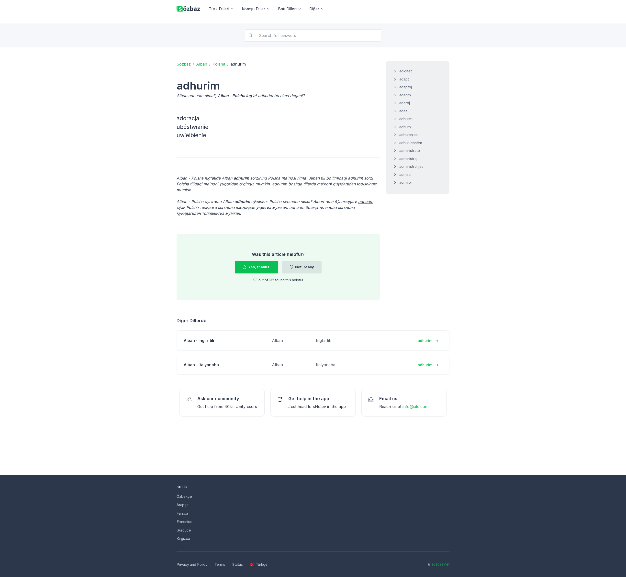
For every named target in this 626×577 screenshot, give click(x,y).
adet (403, 111)
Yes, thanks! (258, 267)
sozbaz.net (440, 564)
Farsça (182, 513)
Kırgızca (183, 538)
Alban (201, 64)
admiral (405, 174)
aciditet (405, 71)
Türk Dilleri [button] (219, 8)
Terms (219, 564)
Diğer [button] (314, 8)
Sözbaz (184, 64)
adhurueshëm (410, 142)
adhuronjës (408, 134)
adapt (404, 79)
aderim (405, 95)
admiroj (405, 182)
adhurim (406, 118)
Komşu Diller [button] (253, 8)
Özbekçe (184, 496)
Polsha (218, 64)
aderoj (404, 103)
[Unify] (188, 8)
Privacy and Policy (192, 564)
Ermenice (184, 521)
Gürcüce (184, 530)
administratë (409, 150)
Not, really (304, 267)
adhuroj (405, 126)
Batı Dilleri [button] (287, 8)
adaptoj (405, 87)
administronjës (411, 166)
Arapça (183, 504)
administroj (408, 158)
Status (237, 564)
